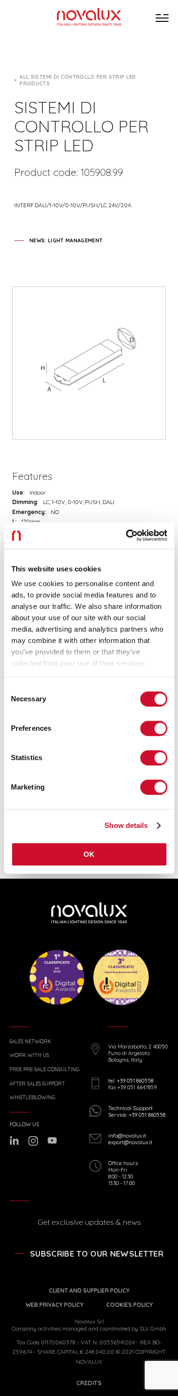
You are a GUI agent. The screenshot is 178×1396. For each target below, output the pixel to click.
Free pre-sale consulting (44, 1069)
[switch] (153, 728)
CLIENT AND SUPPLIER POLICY (89, 1290)
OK (89, 854)
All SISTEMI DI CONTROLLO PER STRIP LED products (77, 80)
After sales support (37, 1084)
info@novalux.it (127, 1135)
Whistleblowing (32, 1097)
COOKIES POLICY (129, 1304)
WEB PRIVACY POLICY (55, 1304)
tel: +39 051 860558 (130, 1080)
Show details (126, 825)
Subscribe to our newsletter (96, 1253)
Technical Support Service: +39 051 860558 (136, 1111)
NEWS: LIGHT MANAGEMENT (66, 240)
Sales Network (30, 1041)
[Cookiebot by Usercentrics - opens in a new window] (126, 535)
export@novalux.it (130, 1142)
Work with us (29, 1055)
